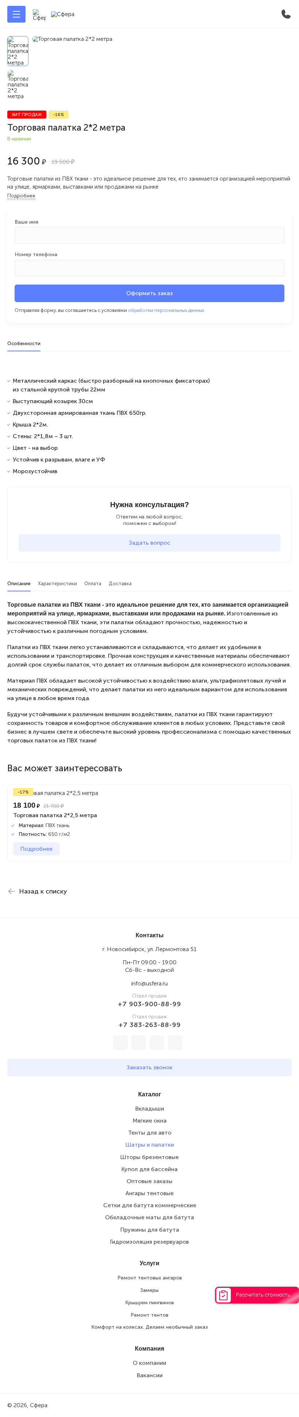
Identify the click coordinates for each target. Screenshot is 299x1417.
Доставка (120, 583)
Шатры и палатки (149, 1144)
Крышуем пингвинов (149, 1303)
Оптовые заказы (149, 1181)
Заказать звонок (149, 1067)
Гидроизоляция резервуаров (149, 1241)
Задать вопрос (149, 542)
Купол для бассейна (149, 1169)
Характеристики (57, 583)
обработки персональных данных (166, 310)
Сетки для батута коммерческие (149, 1205)
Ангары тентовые (149, 1193)
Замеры (149, 1290)
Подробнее (21, 196)
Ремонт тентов (149, 1315)
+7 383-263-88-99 (150, 1025)
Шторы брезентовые (149, 1157)
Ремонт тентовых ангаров (149, 1278)
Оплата (92, 583)
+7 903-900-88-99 (149, 1004)
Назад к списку (43, 891)
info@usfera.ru (149, 983)
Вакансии (150, 1375)
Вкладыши (149, 1108)
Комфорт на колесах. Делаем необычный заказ (149, 1327)
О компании (149, 1362)
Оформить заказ (149, 293)
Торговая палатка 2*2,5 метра (55, 815)
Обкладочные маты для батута (149, 1217)
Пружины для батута (149, 1229)
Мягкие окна (150, 1120)
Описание (19, 583)
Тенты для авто (149, 1132)
